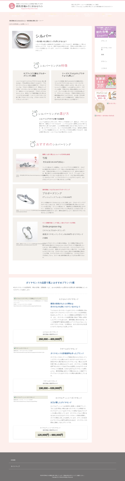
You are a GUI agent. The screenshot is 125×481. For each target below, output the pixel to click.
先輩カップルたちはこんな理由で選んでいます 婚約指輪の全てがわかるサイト (92, 6)
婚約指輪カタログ (53, 15)
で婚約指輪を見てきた (107, 15)
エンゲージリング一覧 (71, 15)
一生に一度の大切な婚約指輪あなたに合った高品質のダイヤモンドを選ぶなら (50, 268)
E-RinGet (61, 477)
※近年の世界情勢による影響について (19, 24)
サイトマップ (15, 466)
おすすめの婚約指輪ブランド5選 (18, 15)
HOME (13, 460)
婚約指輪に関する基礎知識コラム (89, 15)
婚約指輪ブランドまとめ (35, 15)
